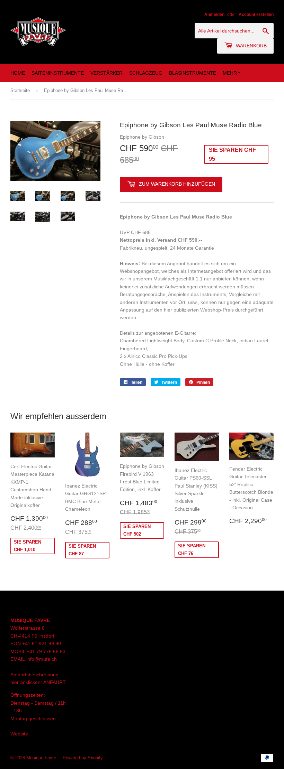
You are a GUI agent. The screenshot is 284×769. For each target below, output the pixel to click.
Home (17, 73)
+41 (31, 651)
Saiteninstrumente (58, 73)
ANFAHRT (54, 682)
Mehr (230, 73)
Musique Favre (41, 757)
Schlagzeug (145, 73)
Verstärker (106, 73)
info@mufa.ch (41, 659)
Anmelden (214, 14)
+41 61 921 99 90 (41, 643)
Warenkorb (250, 45)
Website (19, 733)
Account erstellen (256, 14)
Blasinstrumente (192, 73)
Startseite (20, 90)
